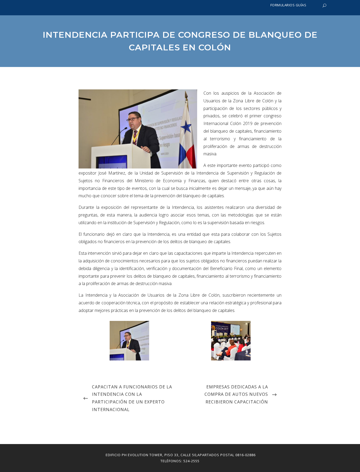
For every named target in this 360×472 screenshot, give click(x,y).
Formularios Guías (288, 5)
